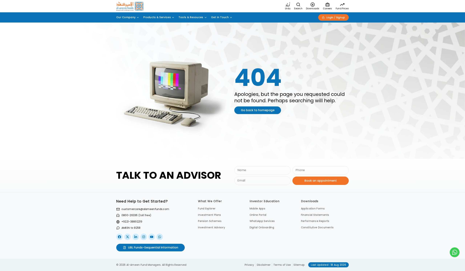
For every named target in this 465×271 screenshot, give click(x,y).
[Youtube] (151, 237)
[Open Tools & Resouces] (205, 17)
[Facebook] (119, 237)
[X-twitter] (127, 237)
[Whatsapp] (159, 237)
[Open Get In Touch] (231, 17)
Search (298, 8)
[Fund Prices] (342, 4)
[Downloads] (312, 4)
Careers (327, 8)
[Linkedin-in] (135, 237)
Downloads (312, 8)
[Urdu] (288, 4)
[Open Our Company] (137, 17)
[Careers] (327, 4)
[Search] (298, 4)
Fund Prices (342, 8)
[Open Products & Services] (173, 17)
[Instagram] (143, 237)
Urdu (287, 8)
